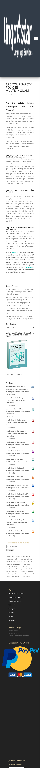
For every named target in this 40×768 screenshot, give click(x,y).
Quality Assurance (15, 633)
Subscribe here (15, 765)
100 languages (29, 267)
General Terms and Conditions (19, 636)
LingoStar (15, 252)
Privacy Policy (13, 631)
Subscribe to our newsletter (18, 543)
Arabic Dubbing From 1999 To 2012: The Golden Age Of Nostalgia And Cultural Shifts (19, 291)
